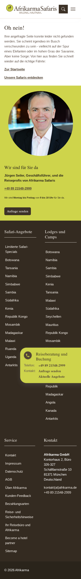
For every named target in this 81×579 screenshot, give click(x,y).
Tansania (11, 268)
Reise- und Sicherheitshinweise (19, 514)
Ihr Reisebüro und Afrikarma (17, 527)
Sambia (10, 292)
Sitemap (11, 551)
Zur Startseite (14, 69)
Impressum (13, 463)
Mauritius (52, 325)
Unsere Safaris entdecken (23, 77)
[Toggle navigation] (73, 9)
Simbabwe (12, 284)
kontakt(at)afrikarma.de (60, 487)
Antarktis (11, 365)
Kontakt (10, 455)
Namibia (11, 276)
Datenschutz (14, 471)
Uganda (10, 357)
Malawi (10, 341)
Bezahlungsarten (17, 504)
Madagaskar (14, 333)
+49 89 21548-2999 (18, 188)
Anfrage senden (17, 211)
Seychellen (53, 316)
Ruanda (10, 349)
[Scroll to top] (72, 570)
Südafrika (12, 300)
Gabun (50, 365)
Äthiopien (52, 373)
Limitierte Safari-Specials (16, 249)
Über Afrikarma (16, 488)
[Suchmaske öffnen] (63, 9)
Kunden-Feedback (18, 496)
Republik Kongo (16, 316)
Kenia (9, 308)
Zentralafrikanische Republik (59, 383)
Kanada (51, 410)
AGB (8, 479)
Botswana (12, 260)
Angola (50, 402)
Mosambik (12, 324)
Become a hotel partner (16, 540)
